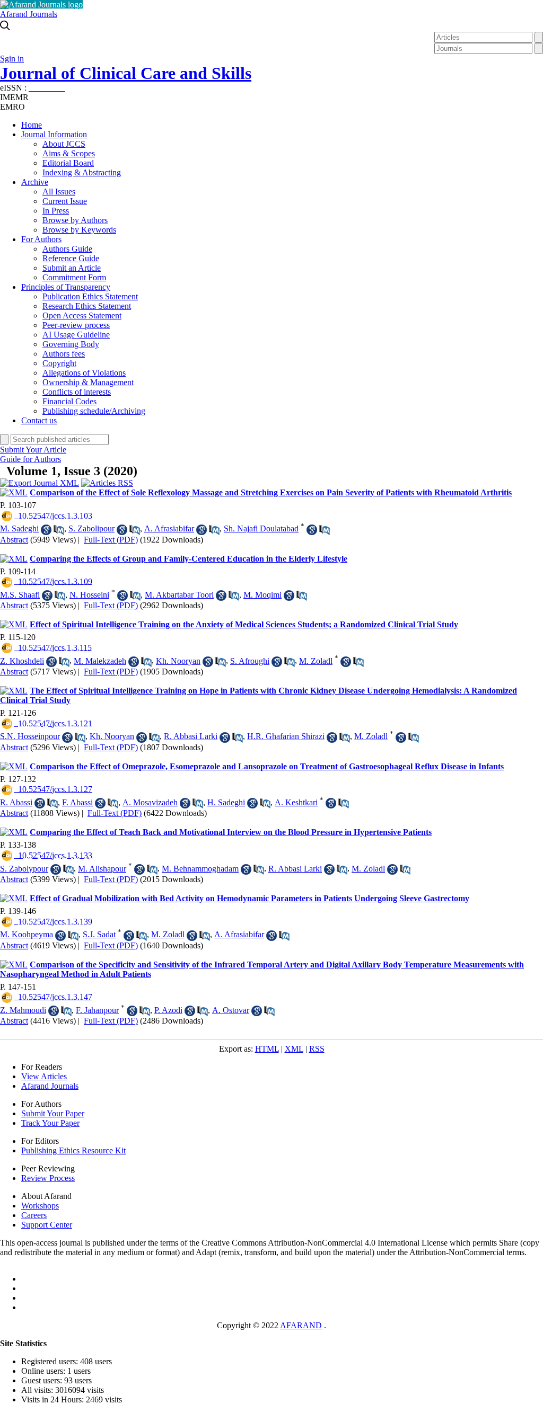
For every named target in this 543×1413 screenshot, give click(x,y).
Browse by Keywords (79, 229)
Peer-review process (76, 325)
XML (294, 1048)
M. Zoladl (315, 660)
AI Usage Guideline (76, 334)
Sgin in (12, 58)
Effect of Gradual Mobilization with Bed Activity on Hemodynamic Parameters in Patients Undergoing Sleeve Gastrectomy (249, 898)
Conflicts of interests (76, 391)
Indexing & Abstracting (81, 172)
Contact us (39, 420)
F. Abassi (77, 802)
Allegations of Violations (84, 372)
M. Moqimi (262, 594)
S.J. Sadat (99, 934)
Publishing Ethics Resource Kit (73, 1150)
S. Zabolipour (91, 528)
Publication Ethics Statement (90, 296)
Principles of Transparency (65, 286)
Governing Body (70, 344)
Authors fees (63, 353)
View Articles (44, 1076)
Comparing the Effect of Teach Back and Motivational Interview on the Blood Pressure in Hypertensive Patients (231, 832)
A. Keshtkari (296, 802)
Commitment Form (74, 277)
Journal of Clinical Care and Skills (125, 73)
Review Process (48, 1178)
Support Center (46, 1224)
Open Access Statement (81, 315)
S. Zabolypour (24, 868)
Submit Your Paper (52, 1113)
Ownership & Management (88, 382)
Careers (34, 1215)
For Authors (41, 239)
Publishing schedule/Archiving (93, 410)
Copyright (59, 363)
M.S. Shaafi (20, 594)
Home (31, 124)
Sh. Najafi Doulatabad (261, 528)
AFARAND (301, 1325)
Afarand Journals (28, 14)
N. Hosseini (89, 594)
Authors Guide (67, 248)
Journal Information (54, 134)
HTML (267, 1048)
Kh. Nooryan (178, 660)
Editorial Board (68, 162)
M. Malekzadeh (100, 660)
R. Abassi (16, 802)
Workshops (40, 1205)
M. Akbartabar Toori (179, 594)
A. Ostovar (230, 1010)
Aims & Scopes (68, 153)
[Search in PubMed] (59, 530)
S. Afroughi (249, 660)
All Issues (58, 191)
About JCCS (63, 143)
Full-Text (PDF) (111, 539)
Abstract (14, 539)
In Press (55, 210)
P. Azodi (168, 1010)
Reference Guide (70, 258)
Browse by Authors (75, 220)
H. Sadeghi (226, 802)
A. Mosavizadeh (150, 802)
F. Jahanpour (97, 1010)
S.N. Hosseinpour (30, 736)
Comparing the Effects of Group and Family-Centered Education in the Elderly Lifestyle (188, 558)
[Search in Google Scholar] (46, 530)
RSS (317, 1048)
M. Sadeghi (19, 528)
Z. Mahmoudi (23, 1010)
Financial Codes (69, 401)
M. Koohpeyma (26, 934)
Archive (34, 181)
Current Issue (64, 201)
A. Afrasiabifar (169, 528)
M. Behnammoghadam (200, 868)
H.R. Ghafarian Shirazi (286, 736)
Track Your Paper (50, 1122)
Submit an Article (71, 267)
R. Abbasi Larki (190, 736)
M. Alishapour (102, 868)
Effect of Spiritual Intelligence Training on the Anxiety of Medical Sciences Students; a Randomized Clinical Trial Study (244, 624)
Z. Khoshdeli (22, 660)
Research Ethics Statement (86, 305)
